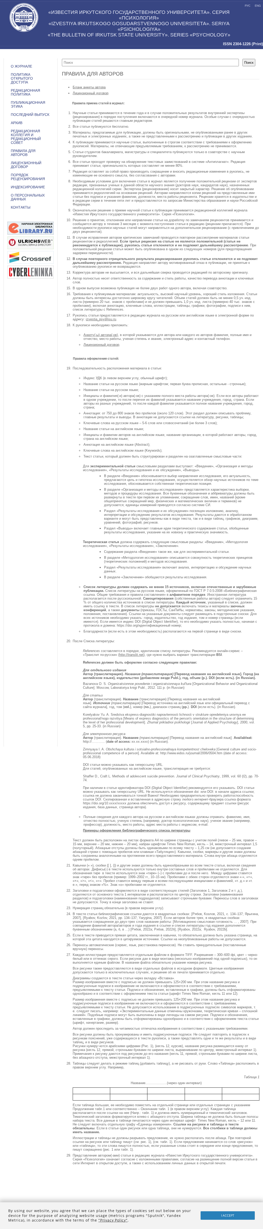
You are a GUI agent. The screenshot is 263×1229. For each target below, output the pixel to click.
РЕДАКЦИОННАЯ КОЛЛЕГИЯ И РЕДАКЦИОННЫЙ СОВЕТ (26, 137)
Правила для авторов (23, 153)
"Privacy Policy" (113, 1220)
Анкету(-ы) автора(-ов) (100, 335)
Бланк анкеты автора (89, 87)
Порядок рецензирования (28, 177)
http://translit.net (131, 655)
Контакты (20, 207)
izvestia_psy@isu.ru (101, 319)
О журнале (21, 66)
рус (247, 5)
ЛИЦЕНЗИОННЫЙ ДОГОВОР (26, 165)
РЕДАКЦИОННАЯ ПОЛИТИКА (25, 92)
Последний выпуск (30, 115)
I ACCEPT (227, 1215)
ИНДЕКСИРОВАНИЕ (28, 187)
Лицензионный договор (90, 93)
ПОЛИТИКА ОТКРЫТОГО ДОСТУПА (22, 78)
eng (258, 5)
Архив (16, 123)
